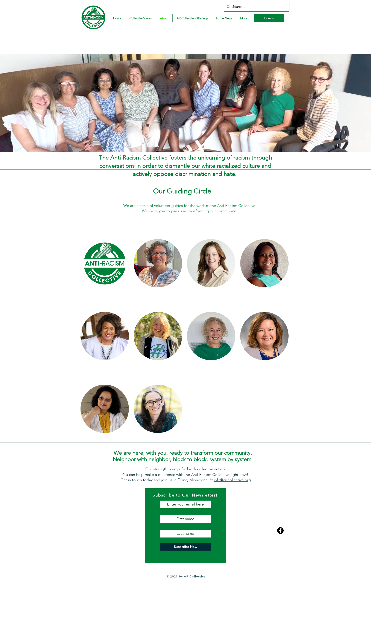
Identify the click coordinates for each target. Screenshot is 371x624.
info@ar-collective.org (232, 480)
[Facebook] (280, 530)
